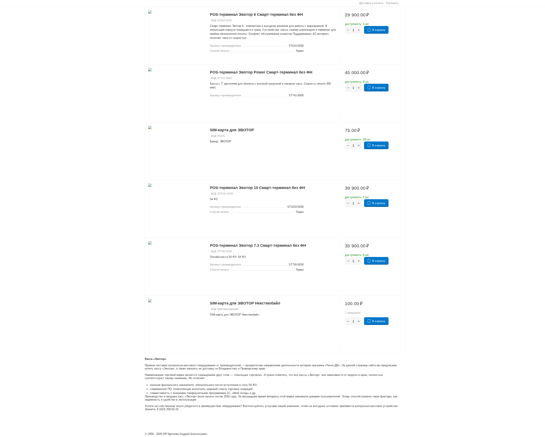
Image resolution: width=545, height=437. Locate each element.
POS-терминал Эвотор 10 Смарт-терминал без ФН (257, 188)
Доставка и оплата (371, 3)
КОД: (214, 20)
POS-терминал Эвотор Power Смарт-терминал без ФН (261, 72)
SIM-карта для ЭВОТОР (232, 130)
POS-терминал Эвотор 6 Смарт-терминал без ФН (256, 14)
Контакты (392, 3)
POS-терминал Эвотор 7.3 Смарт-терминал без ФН (258, 245)
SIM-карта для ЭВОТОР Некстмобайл (245, 303)
